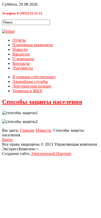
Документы (22, 68)
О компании (23, 59)
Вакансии (21, 54)
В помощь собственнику (34, 77)
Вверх (7, 139)
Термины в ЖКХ (27, 91)
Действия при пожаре (31, 86)
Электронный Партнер (51, 153)
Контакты (21, 63)
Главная (27, 130)
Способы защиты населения (42, 101)
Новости (20, 49)
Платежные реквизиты (32, 45)
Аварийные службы (30, 81)
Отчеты (19, 40)
